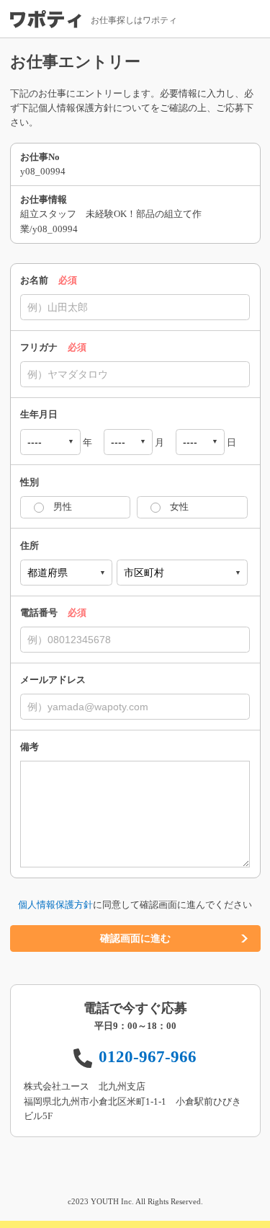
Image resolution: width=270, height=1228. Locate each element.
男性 (62, 507)
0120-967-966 (148, 1056)
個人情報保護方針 (55, 905)
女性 (179, 507)
